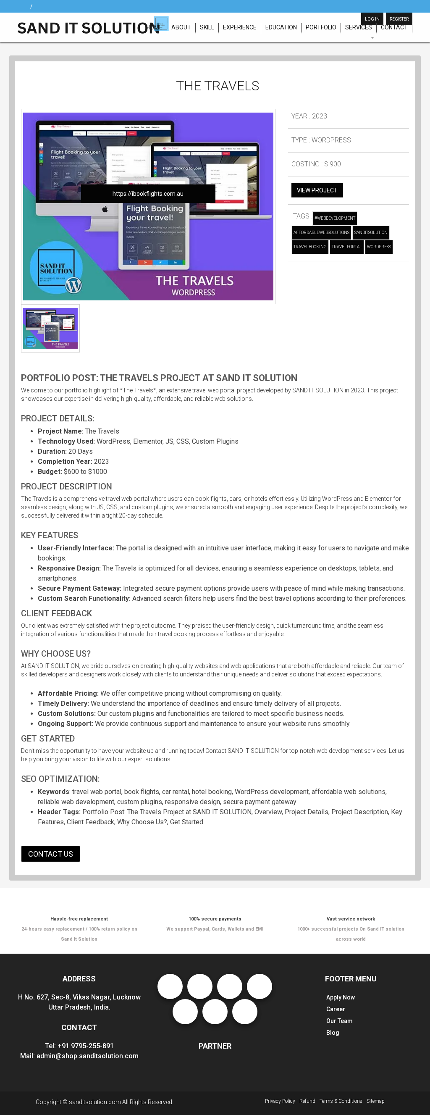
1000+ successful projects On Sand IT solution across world (350, 929)
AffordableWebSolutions (321, 232)
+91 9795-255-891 (86, 1046)
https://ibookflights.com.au (148, 193)
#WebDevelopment (335, 218)
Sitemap (376, 1101)
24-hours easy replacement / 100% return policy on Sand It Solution (79, 929)
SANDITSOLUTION (371, 232)
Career (335, 1009)
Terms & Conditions (341, 1101)
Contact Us (50, 853)
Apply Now (340, 997)
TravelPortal (347, 247)
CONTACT (394, 27)
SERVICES (358, 27)
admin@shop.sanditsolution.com (88, 1056)
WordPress (379, 247)
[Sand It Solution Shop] (93, 24)
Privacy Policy (280, 1101)
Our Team (339, 1021)
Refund (307, 1101)
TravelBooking (310, 247)
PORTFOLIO (321, 27)
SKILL (207, 27)
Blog (332, 1032)
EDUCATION (281, 27)
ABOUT (181, 27)
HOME (154, 27)
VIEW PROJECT (317, 190)
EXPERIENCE (240, 27)
